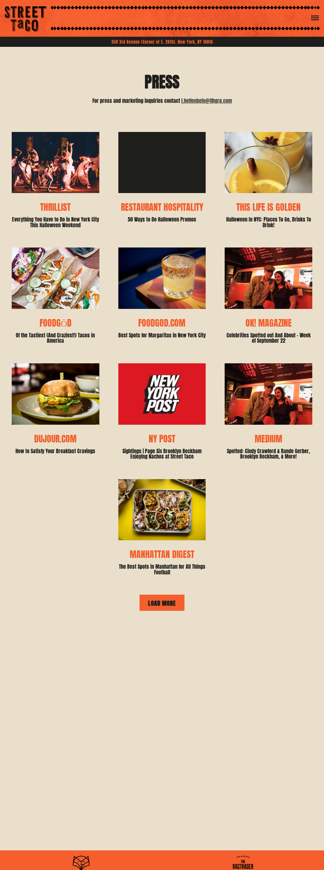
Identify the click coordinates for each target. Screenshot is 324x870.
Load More (166, 602)
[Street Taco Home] (26, 18)
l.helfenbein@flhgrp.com (206, 100)
